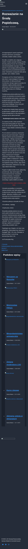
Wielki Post (5, 249)
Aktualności (5, 10)
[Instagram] (8, 544)
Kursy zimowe (13, 390)
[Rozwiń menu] (26, 3)
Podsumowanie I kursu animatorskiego (12, 245)
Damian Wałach (5, 26)
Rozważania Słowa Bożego (16, 10)
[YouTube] (3, 544)
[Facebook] (6, 544)
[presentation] (15, 265)
